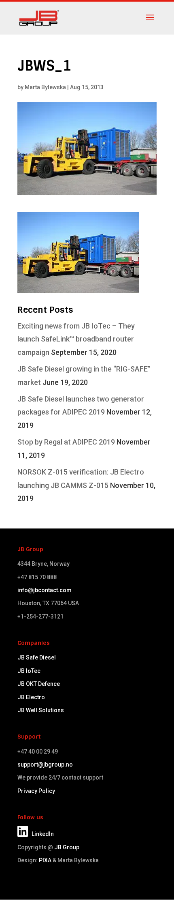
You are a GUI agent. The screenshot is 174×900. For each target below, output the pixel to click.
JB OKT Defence (38, 684)
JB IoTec (28, 671)
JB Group (66, 847)
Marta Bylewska (45, 87)
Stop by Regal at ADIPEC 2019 (66, 442)
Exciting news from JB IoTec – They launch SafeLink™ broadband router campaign (76, 339)
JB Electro (31, 697)
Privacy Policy (36, 791)
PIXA (45, 860)
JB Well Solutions (40, 710)
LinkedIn (41, 834)
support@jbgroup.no (45, 764)
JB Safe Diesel (36, 657)
